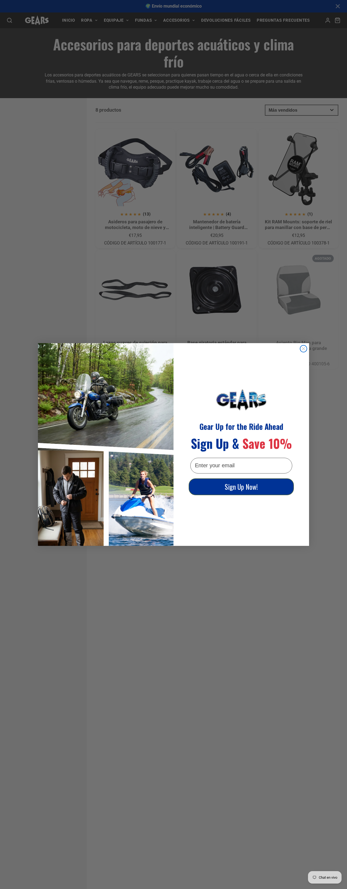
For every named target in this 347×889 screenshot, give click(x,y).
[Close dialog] (303, 348)
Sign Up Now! (241, 487)
